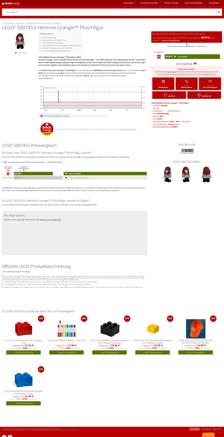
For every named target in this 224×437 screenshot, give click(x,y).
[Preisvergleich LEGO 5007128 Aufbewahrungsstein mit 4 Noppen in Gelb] (152, 329)
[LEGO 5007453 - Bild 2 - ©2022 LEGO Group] (187, 174)
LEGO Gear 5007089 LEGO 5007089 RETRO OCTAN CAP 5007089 (195, 341)
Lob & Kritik (208, 435)
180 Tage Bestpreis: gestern (166, 124)
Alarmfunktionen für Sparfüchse (54, 40)
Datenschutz (206, 429)
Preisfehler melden (55, 162)
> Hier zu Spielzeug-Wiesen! (78, 178)
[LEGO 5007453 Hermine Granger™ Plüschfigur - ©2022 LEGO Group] (20, 41)
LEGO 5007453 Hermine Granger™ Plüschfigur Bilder (61, 45)
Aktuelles (149, 3)
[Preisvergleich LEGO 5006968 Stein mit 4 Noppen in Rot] (24, 329)
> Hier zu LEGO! (74, 173)
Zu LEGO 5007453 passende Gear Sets (56, 51)
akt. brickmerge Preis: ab (165, 127)
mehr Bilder (22, 53)
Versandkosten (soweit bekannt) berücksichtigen (26, 162)
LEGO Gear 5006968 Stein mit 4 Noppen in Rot (23, 341)
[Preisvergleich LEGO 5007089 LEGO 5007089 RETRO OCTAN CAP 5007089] (195, 329)
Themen (171, 3)
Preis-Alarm (171, 72)
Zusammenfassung (49, 37)
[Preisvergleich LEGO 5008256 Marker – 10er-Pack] (66, 329)
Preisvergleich (128, 3)
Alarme (194, 3)
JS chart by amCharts (50, 88)
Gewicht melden (174, 111)
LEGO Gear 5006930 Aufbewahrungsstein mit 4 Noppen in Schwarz (109, 341)
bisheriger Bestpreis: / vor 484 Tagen (171, 121)
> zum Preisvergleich (23, 352)
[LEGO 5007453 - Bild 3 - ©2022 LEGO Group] (206, 174)
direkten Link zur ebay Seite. (50, 220)
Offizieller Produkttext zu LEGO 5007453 (57, 48)
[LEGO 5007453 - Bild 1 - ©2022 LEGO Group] (167, 174)
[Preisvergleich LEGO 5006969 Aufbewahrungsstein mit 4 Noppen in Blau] (24, 379)
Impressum (217, 429)
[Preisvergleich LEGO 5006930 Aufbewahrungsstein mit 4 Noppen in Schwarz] (110, 329)
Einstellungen (214, 3)
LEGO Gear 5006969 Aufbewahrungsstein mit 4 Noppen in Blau (23, 392)
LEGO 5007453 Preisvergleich (53, 43)
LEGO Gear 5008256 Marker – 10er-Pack (66, 340)
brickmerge (194, 429)
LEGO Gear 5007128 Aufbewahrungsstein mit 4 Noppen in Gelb (152, 341)
